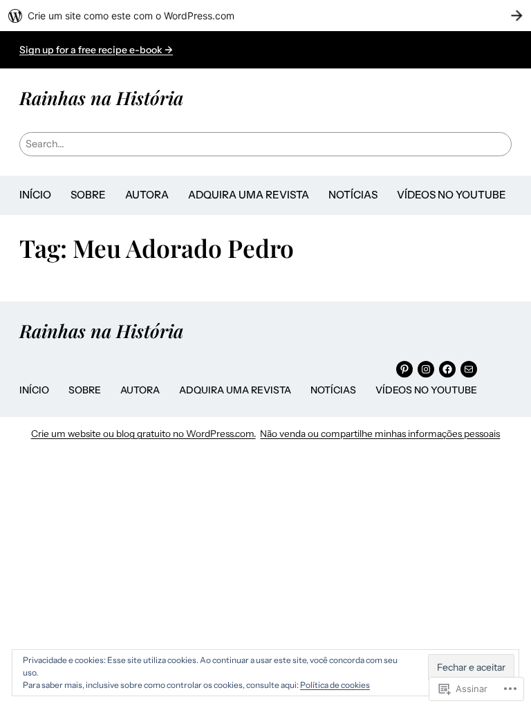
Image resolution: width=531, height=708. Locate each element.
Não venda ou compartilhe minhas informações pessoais (380, 433)
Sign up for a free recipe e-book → (96, 50)
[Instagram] (426, 369)
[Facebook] (447, 369)
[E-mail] (468, 369)
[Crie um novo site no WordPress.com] (265, 15)
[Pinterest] (404, 369)
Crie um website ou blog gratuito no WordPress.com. (143, 433)
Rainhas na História (101, 97)
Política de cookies (335, 685)
